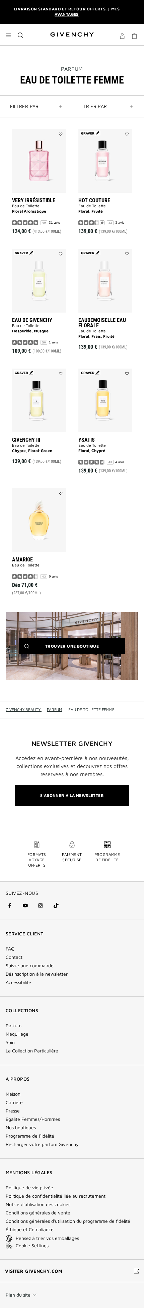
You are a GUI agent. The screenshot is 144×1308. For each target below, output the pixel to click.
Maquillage (17, 1034)
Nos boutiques (21, 1127)
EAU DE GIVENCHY (32, 320)
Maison (13, 1094)
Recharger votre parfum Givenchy (42, 1144)
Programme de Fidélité (30, 1136)
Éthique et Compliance (30, 1229)
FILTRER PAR (24, 106)
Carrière (14, 1102)
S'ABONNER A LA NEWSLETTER (72, 795)
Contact (14, 957)
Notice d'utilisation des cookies (38, 1204)
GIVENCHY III (26, 440)
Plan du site (18, 1295)
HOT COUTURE (94, 200)
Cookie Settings (32, 1245)
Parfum (72, 69)
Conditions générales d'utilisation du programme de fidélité (68, 1221)
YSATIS (86, 440)
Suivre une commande (30, 965)
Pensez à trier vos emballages (47, 1238)
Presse (13, 1110)
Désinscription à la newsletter (37, 974)
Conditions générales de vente (38, 1212)
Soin (10, 1042)
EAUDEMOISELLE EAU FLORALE (102, 323)
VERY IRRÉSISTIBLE (33, 200)
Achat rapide (42, 218)
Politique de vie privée (29, 1187)
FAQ (10, 948)
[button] (122, 37)
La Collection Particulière (32, 1050)
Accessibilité (18, 982)
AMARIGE (22, 559)
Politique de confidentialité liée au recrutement (55, 1196)
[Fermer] (134, 12)
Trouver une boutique (82, 648)
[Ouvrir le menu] (8, 35)
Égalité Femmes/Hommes (33, 1119)
